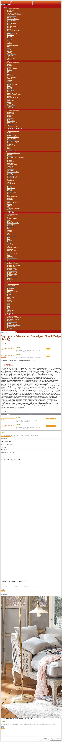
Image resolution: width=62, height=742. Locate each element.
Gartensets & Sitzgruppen (13, 177)
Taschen (9, 329)
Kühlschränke (10, 91)
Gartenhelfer (10, 170)
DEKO (6, 282)
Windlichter (10, 209)
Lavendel (9, 189)
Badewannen (10, 113)
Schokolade (10, 244)
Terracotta (9, 204)
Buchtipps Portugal (12, 272)
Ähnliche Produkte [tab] (8, 365)
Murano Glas (10, 298)
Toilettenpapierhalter (12, 126)
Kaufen (48, 349)
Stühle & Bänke (11, 100)
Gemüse (9, 182)
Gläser (9, 81)
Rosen (8, 201)
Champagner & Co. (12, 218)
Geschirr (9, 78)
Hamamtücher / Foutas (13, 319)
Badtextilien (10, 116)
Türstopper (10, 56)
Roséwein (9, 240)
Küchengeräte (10, 87)
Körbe (8, 86)
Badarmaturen (10, 112)
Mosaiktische (10, 35)
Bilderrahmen (10, 288)
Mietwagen (10, 279)
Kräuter (9, 186)
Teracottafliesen (11, 105)
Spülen (9, 99)
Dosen (9, 67)
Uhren (8, 307)
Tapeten (9, 49)
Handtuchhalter (11, 121)
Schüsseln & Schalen (12, 97)
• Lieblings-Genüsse (12, 214)
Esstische (9, 70)
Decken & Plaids (11, 16)
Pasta (8, 234)
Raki (8, 237)
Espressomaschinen (12, 68)
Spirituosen (10, 249)
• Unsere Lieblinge (12, 316)
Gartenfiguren (10, 167)
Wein (8, 255)
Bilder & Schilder (11, 287)
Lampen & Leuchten (12, 33)
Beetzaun (9, 154)
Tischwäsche (10, 106)
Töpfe (8, 207)
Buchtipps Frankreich (12, 263)
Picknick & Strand (12, 322)
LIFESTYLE (7, 314)
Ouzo (8, 233)
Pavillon (9, 195)
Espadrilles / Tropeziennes (14, 317)
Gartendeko (10, 166)
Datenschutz (4, 449)
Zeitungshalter (11, 313)
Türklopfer (10, 55)
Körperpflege (10, 320)
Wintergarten (10, 211)
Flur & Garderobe (11, 17)
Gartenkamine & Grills (13, 172)
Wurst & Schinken (12, 258)
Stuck (8, 306)
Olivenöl (9, 231)
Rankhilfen (10, 199)
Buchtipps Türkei (11, 275)
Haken (9, 294)
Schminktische (11, 145)
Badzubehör (10, 118)
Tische (9, 52)
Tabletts (9, 102)
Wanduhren (10, 59)
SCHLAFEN (7, 129)
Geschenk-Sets (11, 224)
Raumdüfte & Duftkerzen (13, 325)
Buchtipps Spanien (12, 274)
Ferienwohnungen (12, 277)
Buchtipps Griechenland (13, 265)
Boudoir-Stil (10, 10)
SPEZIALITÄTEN (9, 212)
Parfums (9, 323)
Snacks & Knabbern (12, 247)
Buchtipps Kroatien (12, 269)
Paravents (9, 36)
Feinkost (9, 221)
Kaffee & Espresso (12, 226)
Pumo (8, 303)
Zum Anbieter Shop (51, 418)
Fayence (9, 73)
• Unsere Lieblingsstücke (13, 8)
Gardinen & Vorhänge (13, 19)
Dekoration (10, 290)
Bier (8, 217)
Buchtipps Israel (11, 266)
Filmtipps (9, 278)
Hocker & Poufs (11, 23)
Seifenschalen (10, 124)
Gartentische (10, 180)
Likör (8, 228)
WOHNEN (7, 7)
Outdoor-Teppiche (12, 192)
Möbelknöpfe (10, 300)
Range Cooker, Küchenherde (14, 94)
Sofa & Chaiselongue (12, 45)
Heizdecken (10, 22)
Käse (8, 227)
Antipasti (9, 215)
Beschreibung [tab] (7, 364)
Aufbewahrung (11, 285)
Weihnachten (10, 310)
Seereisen (9, 281)
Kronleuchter (10, 32)
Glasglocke (10, 80)
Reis (8, 239)
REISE (6, 260)
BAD (5, 109)
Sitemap (59, 738)
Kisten (9, 29)
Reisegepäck (10, 328)
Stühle (8, 48)
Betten (9, 132)
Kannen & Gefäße (12, 84)
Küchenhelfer (10, 89)
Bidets (8, 119)
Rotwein (9, 242)
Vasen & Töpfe (11, 58)
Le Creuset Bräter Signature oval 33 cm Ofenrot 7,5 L (14, 581)
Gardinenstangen (11, 20)
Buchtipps (9, 11)
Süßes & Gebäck (11, 250)
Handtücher (10, 83)
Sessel (8, 42)
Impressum (3, 447)
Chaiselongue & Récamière (14, 14)
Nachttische (10, 144)
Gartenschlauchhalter (12, 176)
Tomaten (9, 205)
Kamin (9, 24)
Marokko (9, 230)
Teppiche (9, 51)
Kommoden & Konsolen (13, 30)
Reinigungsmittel (11, 326)
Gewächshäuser (11, 183)
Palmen (9, 193)
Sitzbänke (9, 43)
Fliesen (9, 74)
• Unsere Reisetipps (12, 262)
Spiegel (9, 46)
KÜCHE (6, 61)
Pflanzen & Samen (12, 196)
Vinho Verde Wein (12, 253)
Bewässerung (10, 156)
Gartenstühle (10, 179)
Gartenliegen (10, 173)
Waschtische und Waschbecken (15, 128)
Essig (8, 220)
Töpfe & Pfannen (11, 107)
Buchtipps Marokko (12, 271)
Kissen (9, 27)
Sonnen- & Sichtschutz (13, 202)
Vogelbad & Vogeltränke (13, 208)
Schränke (9, 39)
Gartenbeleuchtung (12, 164)
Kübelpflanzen (11, 188)
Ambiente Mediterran (13, 452)
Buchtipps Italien (11, 268)
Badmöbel (10, 115)
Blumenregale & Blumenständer (15, 157)
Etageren (9, 71)
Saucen (9, 243)
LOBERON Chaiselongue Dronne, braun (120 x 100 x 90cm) (16, 718)
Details (2, 589)
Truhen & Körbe (11, 54)
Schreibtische (10, 40)
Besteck (9, 64)
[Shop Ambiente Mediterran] (21, 4)
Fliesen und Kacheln (12, 291)
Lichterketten (10, 297)
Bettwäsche (10, 134)
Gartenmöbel (10, 175)
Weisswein (10, 256)
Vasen (8, 309)
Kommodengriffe (11, 295)
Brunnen (9, 158)
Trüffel (9, 252)
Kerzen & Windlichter (12, 26)
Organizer (9, 301)
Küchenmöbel (10, 90)
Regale (9, 38)
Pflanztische (10, 198)
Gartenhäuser (10, 169)
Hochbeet (9, 185)
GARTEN (6, 151)
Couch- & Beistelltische (13, 13)
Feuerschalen (10, 161)
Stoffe (8, 304)
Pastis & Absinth (11, 236)
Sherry (9, 246)
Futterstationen (11, 163)
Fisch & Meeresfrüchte (13, 223)
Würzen (9, 259)
